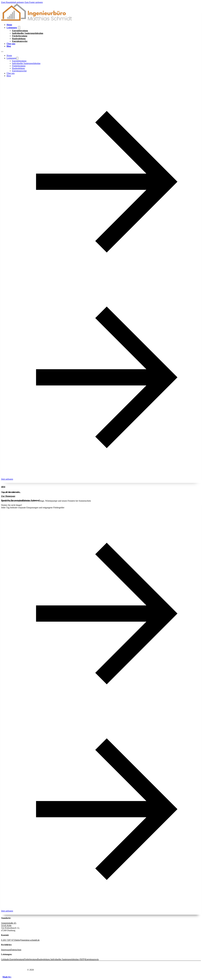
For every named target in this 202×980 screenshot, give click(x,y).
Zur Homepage (8, 496)
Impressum (6, 949)
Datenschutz (16, 949)
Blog (9, 46)
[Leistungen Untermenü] (19, 27)
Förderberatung (19, 36)
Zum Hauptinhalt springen (12, 2)
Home (9, 25)
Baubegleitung (19, 38)
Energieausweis (92, 959)
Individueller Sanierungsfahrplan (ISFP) (67, 959)
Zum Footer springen (33, 2)
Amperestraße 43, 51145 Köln (8, 924)
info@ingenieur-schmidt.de (28, 940)
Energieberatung (20, 30)
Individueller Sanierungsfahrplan (27, 33)
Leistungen (12, 27)
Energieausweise (19, 41)
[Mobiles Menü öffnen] (2, 51)
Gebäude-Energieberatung (12, 959)
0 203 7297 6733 (8, 940)
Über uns (11, 44)
